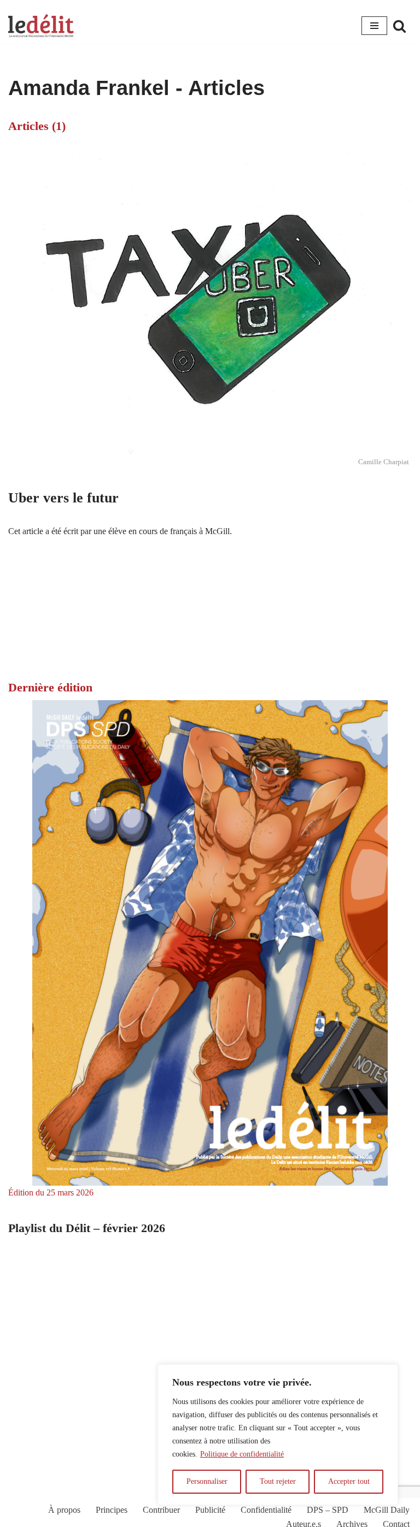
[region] (278, 1434)
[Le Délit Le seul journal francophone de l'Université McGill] (41, 26)
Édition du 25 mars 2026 (51, 1192)
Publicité (210, 1509)
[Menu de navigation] (374, 25)
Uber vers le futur (63, 498)
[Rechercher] (399, 26)
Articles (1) (37, 126)
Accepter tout (349, 1481)
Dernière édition (50, 687)
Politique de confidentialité (242, 1454)
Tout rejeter (278, 1481)
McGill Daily (387, 1509)
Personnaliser (207, 1481)
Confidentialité (266, 1509)
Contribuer (161, 1509)
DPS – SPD (327, 1509)
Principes (111, 1509)
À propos (64, 1509)
